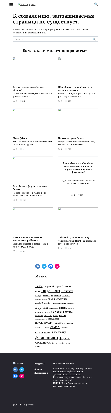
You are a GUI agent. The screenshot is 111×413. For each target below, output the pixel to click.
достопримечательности (64, 303)
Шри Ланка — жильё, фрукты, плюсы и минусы (75, 88)
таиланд (58, 332)
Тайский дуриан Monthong (73, 237)
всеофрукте (60, 298)
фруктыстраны (44, 342)
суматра (64, 327)
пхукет (58, 322)
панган (55, 316)
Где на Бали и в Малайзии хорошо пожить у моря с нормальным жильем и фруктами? (78, 167)
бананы (66, 295)
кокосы (39, 311)
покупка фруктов (41, 319)
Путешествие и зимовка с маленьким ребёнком (28, 238)
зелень (71, 308)
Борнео (58, 287)
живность (53, 308)
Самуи (38, 295)
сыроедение (42, 332)
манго (69, 311)
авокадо (48, 295)
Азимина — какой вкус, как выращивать (72, 368)
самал (55, 327)
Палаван (67, 291)
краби (47, 312)
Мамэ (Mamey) (21, 138)
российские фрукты (42, 327)
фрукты (64, 338)
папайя (62, 315)
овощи (48, 315)
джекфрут (47, 303)
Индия (37, 291)
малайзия (57, 311)
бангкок (38, 299)
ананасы (57, 296)
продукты (53, 318)
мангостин (39, 316)
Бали (39, 286)
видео (44, 299)
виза (50, 298)
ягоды (37, 346)
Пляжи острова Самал (71, 138)
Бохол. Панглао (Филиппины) (68, 371)
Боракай (49, 286)
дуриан (41, 307)
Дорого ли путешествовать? (67, 374)
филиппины (46, 337)
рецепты (68, 323)
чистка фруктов (62, 343)
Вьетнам (67, 286)
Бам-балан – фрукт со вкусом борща (30, 187)
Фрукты (38, 369)
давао (39, 302)
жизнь (63, 307)
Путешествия (41, 373)
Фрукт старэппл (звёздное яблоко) (28, 88)
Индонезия (50, 291)
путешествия (43, 322)
